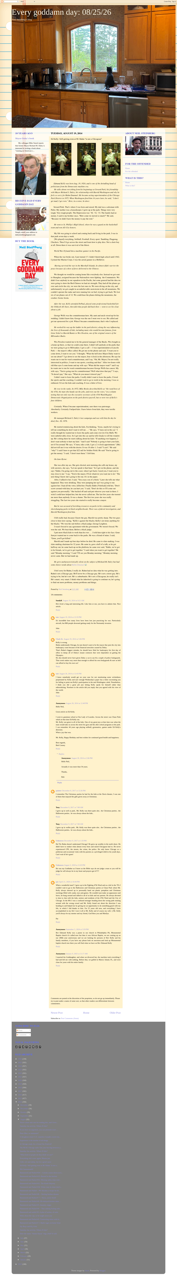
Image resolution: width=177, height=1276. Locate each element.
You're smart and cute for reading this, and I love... (39, 1122)
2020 (20, 1080)
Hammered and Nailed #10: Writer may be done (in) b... (41, 1187)
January (23, 1260)
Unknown (60, 841)
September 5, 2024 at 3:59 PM (77, 929)
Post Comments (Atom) (70, 1018)
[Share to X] (89, 589)
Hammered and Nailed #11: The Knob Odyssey (37, 1183)
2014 (20, 1102)
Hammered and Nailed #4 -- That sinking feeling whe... (40, 1209)
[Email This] (85, 589)
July (22, 1238)
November (24, 1109)
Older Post (115, 1012)
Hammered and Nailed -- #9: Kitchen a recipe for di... (40, 1191)
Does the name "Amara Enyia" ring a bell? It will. (38, 1234)
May (22, 1245)
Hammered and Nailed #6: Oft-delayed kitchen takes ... (40, 1201)
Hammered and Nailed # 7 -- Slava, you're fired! (38, 1198)
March (23, 1252)
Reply (58, 610)
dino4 (87, 1271)
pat (57, 882)
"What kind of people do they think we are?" (36, 1155)
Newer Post (57, 1012)
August (23, 1119)
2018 (20, 1087)
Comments (22, 1035)
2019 (20, 1084)
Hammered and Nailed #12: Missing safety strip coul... (40, 1180)
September (24, 1116)
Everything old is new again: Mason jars (35, 1158)
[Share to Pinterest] (93, 589)
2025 (20, 1062)
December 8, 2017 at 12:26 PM (74, 791)
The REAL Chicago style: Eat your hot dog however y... (41, 1148)
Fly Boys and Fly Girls (28, 1226)
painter (59, 791)
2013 (20, 1264)
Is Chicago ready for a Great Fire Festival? (36, 1144)
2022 (20, 1073)
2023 (20, 1070)
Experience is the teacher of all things (34, 1140)
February (24, 1256)
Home (86, 1012)
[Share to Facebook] (91, 589)
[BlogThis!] (87, 589)
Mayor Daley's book (24, 138)
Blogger (102, 1271)
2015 (20, 1098)
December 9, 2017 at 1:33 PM (75, 841)
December (24, 1105)
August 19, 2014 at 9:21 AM (73, 600)
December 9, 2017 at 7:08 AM (71, 807)
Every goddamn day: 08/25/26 (61, 11)
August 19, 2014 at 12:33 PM (70, 617)
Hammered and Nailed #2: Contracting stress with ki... (40, 1219)
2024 (20, 1066)
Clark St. (59, 639)
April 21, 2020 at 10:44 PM (69, 882)
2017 (20, 1091)
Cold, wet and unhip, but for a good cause (35, 1162)
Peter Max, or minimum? (29, 1133)
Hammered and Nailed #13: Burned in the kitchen (38, 1176)
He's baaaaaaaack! (26, 1169)
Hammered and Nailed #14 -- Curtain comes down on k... (41, 1173)
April (22, 1249)
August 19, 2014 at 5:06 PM (74, 639)
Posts (20, 1030)
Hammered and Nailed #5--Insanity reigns (35, 1205)
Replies (61, 754)
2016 (20, 1095)
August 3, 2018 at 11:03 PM (74, 865)
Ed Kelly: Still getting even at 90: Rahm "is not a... (39, 1165)
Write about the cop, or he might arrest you (36, 1216)
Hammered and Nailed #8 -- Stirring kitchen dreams (39, 1194)
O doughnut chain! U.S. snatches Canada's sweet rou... (40, 1137)
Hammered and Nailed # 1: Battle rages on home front (40, 1223)
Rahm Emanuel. (78, 564)
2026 (20, 1059)
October (23, 1112)
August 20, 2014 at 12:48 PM (77, 703)
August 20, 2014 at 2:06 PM (81, 758)
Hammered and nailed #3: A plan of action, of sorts (39, 1212)
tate (57, 617)
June (22, 1242)
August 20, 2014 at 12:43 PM (70, 674)
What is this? (130, 186)
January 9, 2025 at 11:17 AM (77, 954)
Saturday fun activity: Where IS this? (34, 1126)
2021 (20, 1077)
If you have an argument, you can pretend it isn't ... (39, 1130)
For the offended (131, 171)
